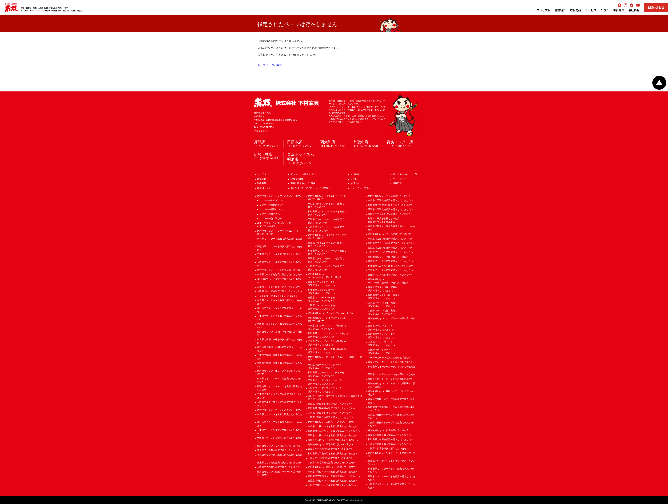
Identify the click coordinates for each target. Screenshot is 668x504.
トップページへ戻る (270, 65)
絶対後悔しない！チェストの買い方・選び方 (330, 313)
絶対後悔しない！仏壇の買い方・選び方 (388, 430)
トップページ (264, 174)
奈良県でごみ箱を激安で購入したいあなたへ (279, 450)
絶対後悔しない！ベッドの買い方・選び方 (278, 270)
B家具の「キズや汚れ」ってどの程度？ (311, 188)
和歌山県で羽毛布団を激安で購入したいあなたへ (333, 453)
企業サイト (259, 131)
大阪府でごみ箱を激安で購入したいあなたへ (279, 467)
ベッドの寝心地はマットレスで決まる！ (277, 296)
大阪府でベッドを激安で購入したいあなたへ (279, 291)
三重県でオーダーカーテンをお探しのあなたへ (391, 374)
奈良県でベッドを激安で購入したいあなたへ (279, 274)
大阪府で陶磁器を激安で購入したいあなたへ (330, 417)
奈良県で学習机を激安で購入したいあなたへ (390, 200)
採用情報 (397, 183)
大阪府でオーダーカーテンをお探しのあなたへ (391, 379)
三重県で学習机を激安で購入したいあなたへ (390, 209)
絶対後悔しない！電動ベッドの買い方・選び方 (331, 467)
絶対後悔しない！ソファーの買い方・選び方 (279, 196)
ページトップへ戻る (659, 83)
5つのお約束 (297, 179)
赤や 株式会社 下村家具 (286, 102)
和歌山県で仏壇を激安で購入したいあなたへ (390, 439)
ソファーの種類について (271, 209)
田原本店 (294, 142)
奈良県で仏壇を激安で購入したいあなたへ (389, 435)
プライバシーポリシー (361, 188)
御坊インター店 (400, 142)
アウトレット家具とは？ (303, 174)
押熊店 (259, 142)
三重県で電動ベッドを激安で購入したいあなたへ (333, 480)
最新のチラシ (264, 188)
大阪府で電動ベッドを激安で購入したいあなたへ (333, 485)
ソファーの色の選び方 (270, 218)
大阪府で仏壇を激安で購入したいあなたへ (389, 448)
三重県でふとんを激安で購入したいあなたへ (390, 270)
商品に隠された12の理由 (303, 183)
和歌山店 (361, 142)
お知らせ (354, 174)
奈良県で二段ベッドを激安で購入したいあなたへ (333, 426)
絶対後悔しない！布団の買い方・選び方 (388, 256)
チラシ (605, 10)
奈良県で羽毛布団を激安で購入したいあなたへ (331, 449)
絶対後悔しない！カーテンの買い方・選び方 (279, 410)
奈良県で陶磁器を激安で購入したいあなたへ (330, 403)
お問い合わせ (655, 7)
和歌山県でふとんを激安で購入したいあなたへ (391, 265)
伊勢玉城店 (263, 154)
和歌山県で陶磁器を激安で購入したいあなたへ (331, 408)
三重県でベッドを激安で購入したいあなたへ (279, 286)
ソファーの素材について (271, 205)
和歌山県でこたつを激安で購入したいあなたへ (391, 243)
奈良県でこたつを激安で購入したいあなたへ (390, 238)
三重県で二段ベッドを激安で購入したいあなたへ (333, 435)
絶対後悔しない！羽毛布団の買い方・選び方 (330, 444)
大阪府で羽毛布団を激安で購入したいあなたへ (331, 462)
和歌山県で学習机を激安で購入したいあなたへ (391, 205)
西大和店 (327, 142)
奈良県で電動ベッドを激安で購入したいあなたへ (333, 471)
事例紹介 (618, 10)
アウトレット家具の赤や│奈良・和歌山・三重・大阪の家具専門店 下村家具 (11, 7)
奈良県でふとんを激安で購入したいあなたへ (390, 261)
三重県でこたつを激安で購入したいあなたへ (390, 247)
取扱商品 (261, 183)
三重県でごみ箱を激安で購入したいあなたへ (279, 462)
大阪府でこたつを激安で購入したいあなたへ (390, 252)
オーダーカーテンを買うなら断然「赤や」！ (390, 357)
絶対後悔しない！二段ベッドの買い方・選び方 (331, 422)
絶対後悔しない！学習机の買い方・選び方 (389, 196)
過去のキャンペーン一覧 (405, 174)
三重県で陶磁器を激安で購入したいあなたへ (330, 413)
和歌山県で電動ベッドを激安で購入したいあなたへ (334, 476)
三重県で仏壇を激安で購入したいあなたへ (389, 444)
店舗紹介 (560, 10)
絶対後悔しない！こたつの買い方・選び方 (389, 234)
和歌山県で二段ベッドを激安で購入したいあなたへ (334, 431)
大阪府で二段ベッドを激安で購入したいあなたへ (333, 440)
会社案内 (354, 179)
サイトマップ (399, 179)
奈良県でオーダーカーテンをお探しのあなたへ (391, 362)
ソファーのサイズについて (273, 200)
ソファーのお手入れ (269, 214)
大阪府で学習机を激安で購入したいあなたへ (390, 214)
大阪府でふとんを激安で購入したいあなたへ (390, 274)
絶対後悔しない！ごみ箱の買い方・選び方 (278, 445)
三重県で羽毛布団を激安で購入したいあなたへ (331, 458)
